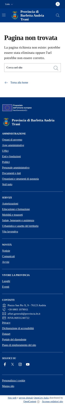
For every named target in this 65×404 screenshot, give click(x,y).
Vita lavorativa (10, 231)
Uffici (5, 150)
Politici (6, 162)
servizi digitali (26, 397)
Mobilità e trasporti (12, 214)
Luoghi (6, 281)
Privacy (6, 322)
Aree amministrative (13, 145)
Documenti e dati (11, 173)
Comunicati (8, 256)
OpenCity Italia (41, 397)
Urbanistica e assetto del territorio (20, 225)
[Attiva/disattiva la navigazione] (4, 15)
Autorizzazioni (10, 203)
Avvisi (5, 261)
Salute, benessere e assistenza (18, 220)
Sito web (12, 397)
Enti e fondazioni (11, 156)
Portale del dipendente (14, 339)
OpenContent (29, 401)
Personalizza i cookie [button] (13, 380)
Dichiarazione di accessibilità (18, 328)
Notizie (6, 250)
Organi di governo (12, 139)
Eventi (5, 286)
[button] (9, 4)
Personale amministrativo (15, 167)
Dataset (6, 333)
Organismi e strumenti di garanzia (20, 178)
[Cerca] (56, 68)
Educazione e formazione (16, 209)
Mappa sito (8, 386)
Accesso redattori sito (52, 401)
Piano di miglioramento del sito (19, 345)
